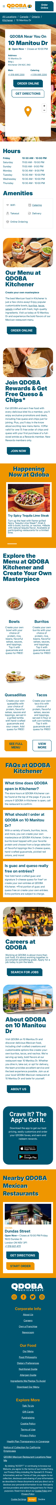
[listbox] (29, 509)
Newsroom (28, 1332)
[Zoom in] (44, 106)
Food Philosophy (28, 1357)
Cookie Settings (18, 1499)
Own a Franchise (28, 1326)
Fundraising (28, 1417)
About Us (28, 1314)
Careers (28, 1320)
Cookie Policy (28, 1423)
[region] (28, 117)
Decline (41, 1499)
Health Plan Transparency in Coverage (28, 1441)
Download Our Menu (28, 1386)
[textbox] (28, 309)
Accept (32, 1499)
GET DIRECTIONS (28, 93)
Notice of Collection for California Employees (22, 1449)
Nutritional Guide (28, 1369)
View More (42, 745)
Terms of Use (28, 1429)
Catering (37, 205)
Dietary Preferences (28, 1363)
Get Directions (22, 1255)
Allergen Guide (28, 1375)
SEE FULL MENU (16, 745)
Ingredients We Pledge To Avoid (28, 1380)
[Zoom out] (44, 110)
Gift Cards (28, 1411)
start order (20, 1266)
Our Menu (28, 1351)
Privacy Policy (28, 1435)
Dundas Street (17, 1231)
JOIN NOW (18, 451)
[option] (29, 509)
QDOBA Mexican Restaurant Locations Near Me (28, 1458)
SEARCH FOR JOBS (25, 972)
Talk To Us (28, 1405)
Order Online (44, 6)
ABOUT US (18, 1089)
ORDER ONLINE (28, 83)
